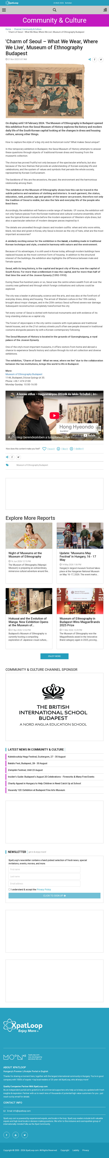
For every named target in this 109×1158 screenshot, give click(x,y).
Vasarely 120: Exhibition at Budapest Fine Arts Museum (36, 790)
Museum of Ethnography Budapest (24, 374)
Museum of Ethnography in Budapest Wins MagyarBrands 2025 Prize (80, 622)
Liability (76, 1150)
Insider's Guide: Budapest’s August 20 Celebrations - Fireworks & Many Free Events (51, 776)
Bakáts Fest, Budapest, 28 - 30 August (27, 763)
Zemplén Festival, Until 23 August (25, 770)
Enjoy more (54, 656)
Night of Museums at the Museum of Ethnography (25, 555)
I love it (50, 449)
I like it (64, 449)
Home (8, 29)
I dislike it (78, 448)
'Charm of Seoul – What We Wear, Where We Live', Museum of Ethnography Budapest (52, 47)
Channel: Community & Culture (27, 29)
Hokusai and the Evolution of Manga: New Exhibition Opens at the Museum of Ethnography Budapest (28, 622)
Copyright (65, 1150)
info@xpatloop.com (22, 1111)
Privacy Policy (44, 889)
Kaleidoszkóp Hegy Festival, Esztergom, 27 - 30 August (37, 756)
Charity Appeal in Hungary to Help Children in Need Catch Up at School (44, 783)
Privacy (85, 1150)
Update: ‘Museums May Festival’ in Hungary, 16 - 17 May (78, 556)
